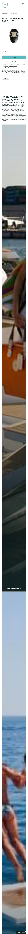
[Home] (5, 5)
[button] (23, 3)
